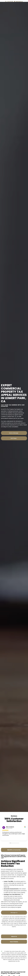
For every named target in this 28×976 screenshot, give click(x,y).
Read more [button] (14, 838)
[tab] (14, 850)
